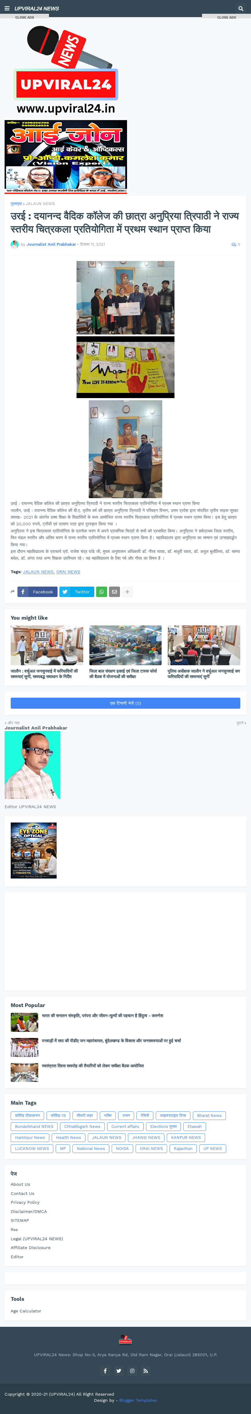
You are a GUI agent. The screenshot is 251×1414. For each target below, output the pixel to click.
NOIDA (122, 1148)
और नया (14, 723)
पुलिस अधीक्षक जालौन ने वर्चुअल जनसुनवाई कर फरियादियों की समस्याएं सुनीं (204, 674)
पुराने (240, 723)
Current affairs (125, 1126)
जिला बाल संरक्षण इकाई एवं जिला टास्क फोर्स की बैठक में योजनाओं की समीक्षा (123, 674)
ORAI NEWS (68, 571)
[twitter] (119, 1371)
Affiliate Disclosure (31, 1247)
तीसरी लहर (85, 1115)
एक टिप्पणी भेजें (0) (125, 703)
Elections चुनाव (163, 1126)
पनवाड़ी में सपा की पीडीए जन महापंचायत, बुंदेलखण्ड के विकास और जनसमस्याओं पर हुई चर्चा (111, 1040)
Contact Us (22, 1193)
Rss (14, 1229)
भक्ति (107, 1115)
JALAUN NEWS (40, 204)
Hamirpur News (30, 1137)
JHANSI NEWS (146, 1137)
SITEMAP (20, 1220)
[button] (7, 8)
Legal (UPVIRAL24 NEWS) (37, 1238)
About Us (20, 1184)
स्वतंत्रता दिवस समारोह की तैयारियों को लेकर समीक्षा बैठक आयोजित (93, 1065)
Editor (17, 1256)
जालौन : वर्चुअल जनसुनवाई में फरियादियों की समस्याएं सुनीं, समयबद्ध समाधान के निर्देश (44, 674)
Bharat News (209, 1115)
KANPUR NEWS (186, 1137)
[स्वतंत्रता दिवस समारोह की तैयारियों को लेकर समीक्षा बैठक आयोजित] (24, 1072)
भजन (126, 1115)
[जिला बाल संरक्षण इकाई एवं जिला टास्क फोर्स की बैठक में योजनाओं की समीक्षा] (125, 645)
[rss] (145, 1371)
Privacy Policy (25, 1202)
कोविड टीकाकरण (27, 1115)
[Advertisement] (125, 941)
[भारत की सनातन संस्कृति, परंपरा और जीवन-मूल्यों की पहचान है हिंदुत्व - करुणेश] (24, 1022)
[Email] (114, 592)
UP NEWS (213, 1148)
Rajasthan (183, 1148)
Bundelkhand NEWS (34, 1126)
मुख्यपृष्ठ (16, 204)
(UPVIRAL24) (62, 1394)
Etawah (195, 1126)
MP (63, 1148)
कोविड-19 (58, 1115)
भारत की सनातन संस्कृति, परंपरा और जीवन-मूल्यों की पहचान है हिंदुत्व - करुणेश (102, 1015)
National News (91, 1148)
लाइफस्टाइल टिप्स (173, 1115)
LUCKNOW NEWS (32, 1148)
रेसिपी (145, 1115)
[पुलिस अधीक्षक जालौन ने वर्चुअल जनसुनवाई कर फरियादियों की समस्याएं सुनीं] (204, 645)
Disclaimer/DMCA (29, 1211)
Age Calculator (26, 1310)
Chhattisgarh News (82, 1126)
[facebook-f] (105, 1371)
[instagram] (132, 1371)
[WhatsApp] (101, 592)
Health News (68, 1137)
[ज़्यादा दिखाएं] (127, 592)
